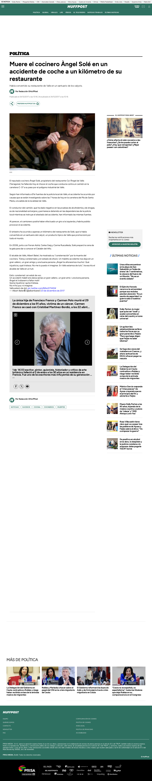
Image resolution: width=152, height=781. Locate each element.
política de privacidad (84, 729)
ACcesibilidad (81, 733)
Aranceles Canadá (48, 2)
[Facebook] (16, 386)
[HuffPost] (11, 711)
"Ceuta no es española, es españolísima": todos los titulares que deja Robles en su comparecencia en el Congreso (127, 691)
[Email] (27, 386)
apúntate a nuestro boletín (125, 244)
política (36, 12)
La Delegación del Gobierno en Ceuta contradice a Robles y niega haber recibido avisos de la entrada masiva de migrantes (130, 372)
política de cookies (83, 722)
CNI (38, 2)
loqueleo (101, 773)
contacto (7, 726)
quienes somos (8, 722)
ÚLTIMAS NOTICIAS (112, 12)
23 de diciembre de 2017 (53, 290)
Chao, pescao (61, 2)
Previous (17, 342)
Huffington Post (52, 770)
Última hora (137, 6)
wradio (72, 770)
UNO (65, 770)
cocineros (49, 407)
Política (19, 53)
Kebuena (116, 770)
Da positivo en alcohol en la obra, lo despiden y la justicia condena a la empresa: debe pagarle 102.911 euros (131, 444)
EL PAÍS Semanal (99, 770)
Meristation (112, 773)
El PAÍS (49, 766)
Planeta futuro (108, 770)
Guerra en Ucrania (85, 2)
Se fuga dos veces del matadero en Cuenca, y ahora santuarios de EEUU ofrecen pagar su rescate (130, 354)
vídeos (68, 12)
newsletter (7, 729)
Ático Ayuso (72, 2)
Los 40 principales (60, 766)
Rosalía (127, 2)
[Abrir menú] (2, 6)
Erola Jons (118, 2)
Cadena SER (94, 766)
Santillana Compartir (84, 766)
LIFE (61, 12)
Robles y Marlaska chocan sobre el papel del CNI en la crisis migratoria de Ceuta (58, 690)
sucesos (26, 407)
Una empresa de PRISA (27, 768)
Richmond (47, 773)
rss (4, 733)
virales (54, 12)
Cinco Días (81, 770)
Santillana (71, 766)
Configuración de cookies (86, 719)
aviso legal (80, 726)
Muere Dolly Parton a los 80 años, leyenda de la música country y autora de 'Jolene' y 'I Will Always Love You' (131, 409)
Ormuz (95, 2)
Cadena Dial (90, 770)
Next (87, 342)
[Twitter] (21, 386)
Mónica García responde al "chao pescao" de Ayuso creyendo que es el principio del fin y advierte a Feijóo (131, 391)
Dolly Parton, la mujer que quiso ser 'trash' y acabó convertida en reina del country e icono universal (131, 314)
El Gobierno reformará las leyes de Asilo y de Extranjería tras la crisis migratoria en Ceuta (93, 690)
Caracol (118, 766)
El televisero (79, 12)
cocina (37, 407)
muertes (61, 407)
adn (109, 766)
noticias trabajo (95, 12)
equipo (5, 719)
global (45, 12)
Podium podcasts (71, 773)
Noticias (15, 407)
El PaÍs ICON (81, 773)
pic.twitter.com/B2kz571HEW (42, 288)
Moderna (59, 773)
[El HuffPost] (77, 6)
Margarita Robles (28, 2)
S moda (90, 773)
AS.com (101, 766)
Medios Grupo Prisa (27, 774)
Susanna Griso (137, 2)
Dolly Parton (16, 2)
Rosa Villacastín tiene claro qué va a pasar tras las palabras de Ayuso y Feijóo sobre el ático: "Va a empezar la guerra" (131, 426)
